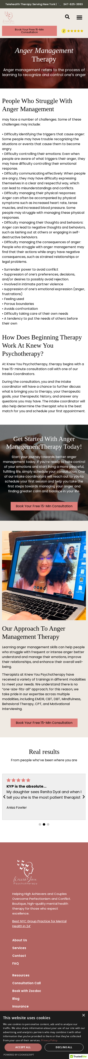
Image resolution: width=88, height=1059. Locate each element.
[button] (79, 17)
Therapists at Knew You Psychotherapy (33, 674)
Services (19, 948)
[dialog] (44, 1035)
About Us (19, 940)
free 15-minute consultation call (27, 369)
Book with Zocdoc (26, 991)
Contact (19, 956)
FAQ (15, 963)
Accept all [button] (23, 1047)
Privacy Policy (49, 1040)
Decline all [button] (64, 1047)
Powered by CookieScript (18, 1054)
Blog (15, 998)
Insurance (20, 1006)
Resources (20, 975)
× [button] (83, 1015)
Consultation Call (26, 983)
